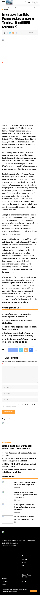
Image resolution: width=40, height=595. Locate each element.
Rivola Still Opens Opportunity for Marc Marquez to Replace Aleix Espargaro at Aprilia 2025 (19, 459)
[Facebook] (22, 581)
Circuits (4, 578)
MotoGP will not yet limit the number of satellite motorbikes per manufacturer (18, 470)
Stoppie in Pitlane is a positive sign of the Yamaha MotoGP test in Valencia (19, 328)
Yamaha (6, 9)
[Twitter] (25, 581)
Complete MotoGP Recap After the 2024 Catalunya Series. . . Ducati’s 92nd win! (17, 447)
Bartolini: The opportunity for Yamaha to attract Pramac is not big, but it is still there (19, 340)
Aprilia (24, 562)
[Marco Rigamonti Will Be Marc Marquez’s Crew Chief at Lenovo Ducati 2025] (7, 507)
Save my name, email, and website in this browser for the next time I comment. (20, 406)
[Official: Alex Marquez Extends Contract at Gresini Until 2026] (7, 519)
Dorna (4, 585)
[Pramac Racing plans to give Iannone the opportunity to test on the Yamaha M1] (7, 495)
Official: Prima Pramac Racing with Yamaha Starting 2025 (17, 321)
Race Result (6, 442)
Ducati (18, 512)
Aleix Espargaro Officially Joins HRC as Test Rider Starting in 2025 (25, 483)
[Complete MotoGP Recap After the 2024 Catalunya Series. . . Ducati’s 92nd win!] (20, 432)
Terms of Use (13, 591)
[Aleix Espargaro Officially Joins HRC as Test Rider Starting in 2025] (7, 485)
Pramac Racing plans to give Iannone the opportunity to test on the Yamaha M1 (16, 315)
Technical (5, 581)
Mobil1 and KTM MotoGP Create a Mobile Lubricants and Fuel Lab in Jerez (19, 465)
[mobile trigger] (4, 2)
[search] (25, 2)
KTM (23, 566)
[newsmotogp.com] (9, 2)
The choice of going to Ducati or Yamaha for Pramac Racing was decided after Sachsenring (17, 334)
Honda (18, 487)
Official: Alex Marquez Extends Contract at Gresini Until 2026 (19, 454)
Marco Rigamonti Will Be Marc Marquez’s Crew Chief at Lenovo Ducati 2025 (24, 506)
